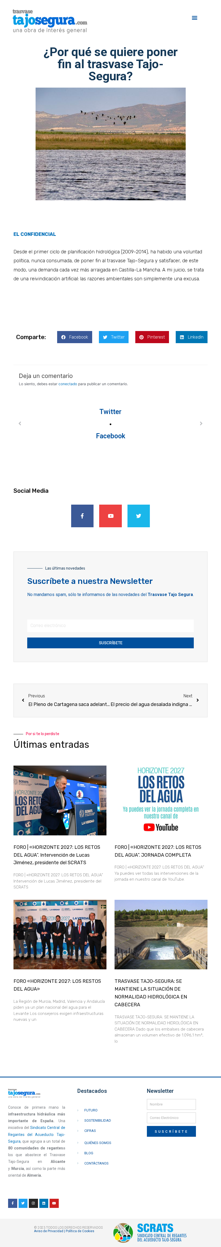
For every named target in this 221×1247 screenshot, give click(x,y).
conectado (67, 384)
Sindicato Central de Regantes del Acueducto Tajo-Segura (36, 1134)
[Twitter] (138, 516)
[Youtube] (110, 516)
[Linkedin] (44, 1203)
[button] (194, 17)
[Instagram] (33, 1203)
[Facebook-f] (82, 516)
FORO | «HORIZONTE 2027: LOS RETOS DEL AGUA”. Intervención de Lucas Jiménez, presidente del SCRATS (56, 855)
